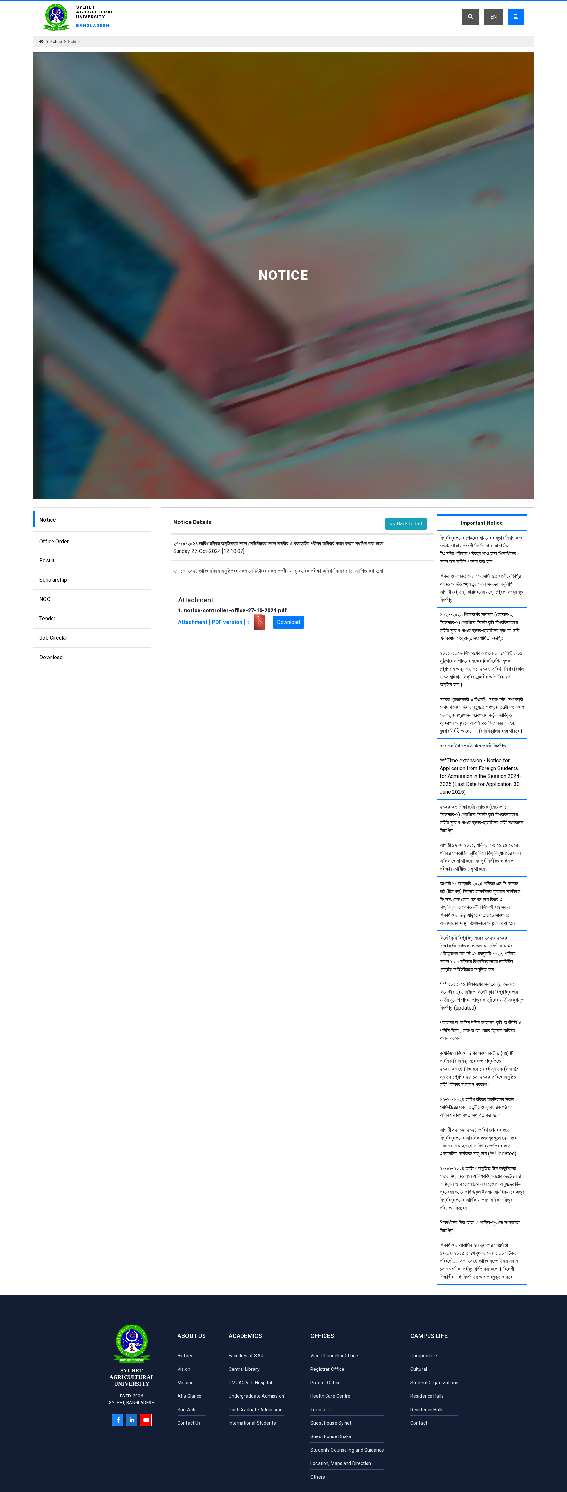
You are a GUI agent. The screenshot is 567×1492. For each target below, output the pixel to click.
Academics (245, 1335)
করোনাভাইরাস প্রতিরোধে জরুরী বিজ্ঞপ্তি (473, 746)
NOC (44, 599)
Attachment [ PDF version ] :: (215, 622)
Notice (56, 41)
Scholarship (53, 580)
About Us (192, 1335)
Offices (322, 1335)
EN (493, 17)
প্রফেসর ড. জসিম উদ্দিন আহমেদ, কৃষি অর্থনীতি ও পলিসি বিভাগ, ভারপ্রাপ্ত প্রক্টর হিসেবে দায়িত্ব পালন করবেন (480, 1030)
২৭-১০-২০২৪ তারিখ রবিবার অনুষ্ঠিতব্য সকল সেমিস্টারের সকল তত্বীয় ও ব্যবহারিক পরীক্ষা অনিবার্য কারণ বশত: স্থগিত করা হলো (477, 1107)
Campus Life (429, 1335)
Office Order (54, 541)
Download (51, 657)
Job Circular (53, 638)
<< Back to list (405, 524)
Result (46, 560)
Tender (47, 618)
